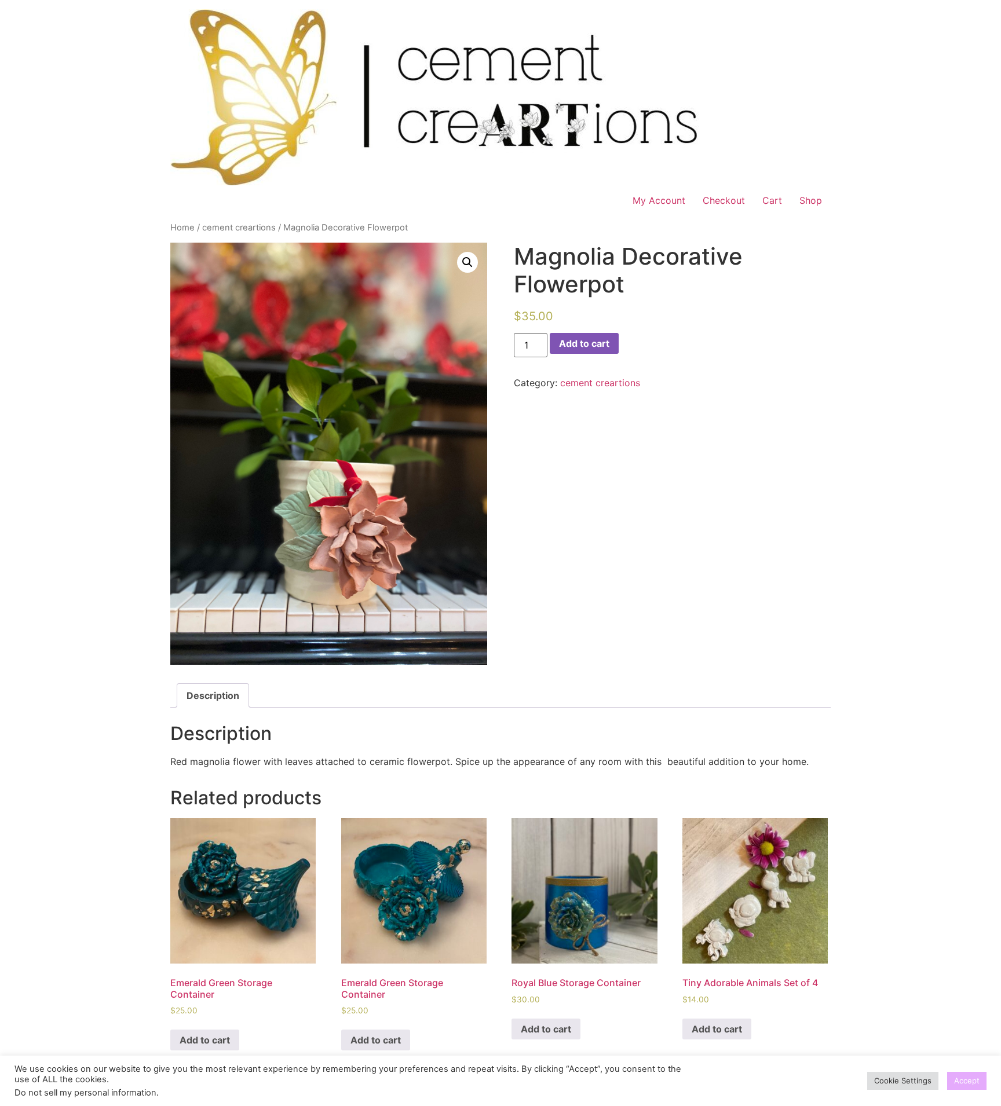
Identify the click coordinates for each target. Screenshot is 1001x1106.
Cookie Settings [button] (902, 1080)
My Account (659, 200)
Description (213, 695)
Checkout (724, 200)
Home (182, 227)
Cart (772, 200)
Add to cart (584, 343)
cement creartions (239, 227)
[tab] (213, 695)
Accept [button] (967, 1080)
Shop (810, 200)
